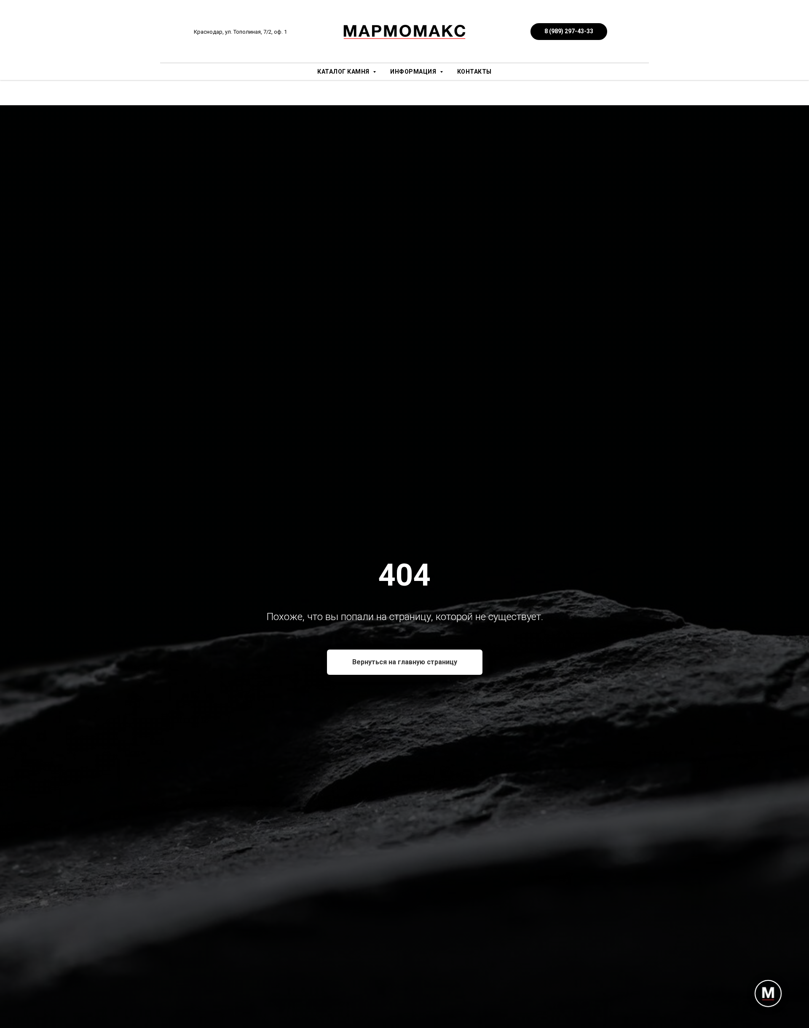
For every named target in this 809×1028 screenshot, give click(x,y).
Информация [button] (414, 71)
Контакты (474, 71)
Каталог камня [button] (344, 71)
